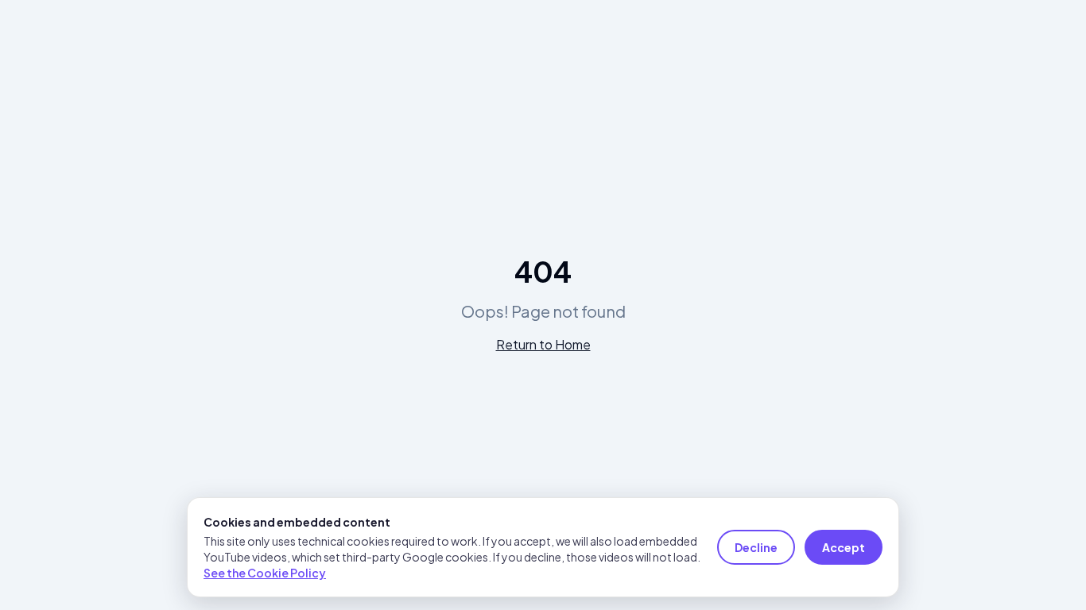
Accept (843, 547)
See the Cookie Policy (265, 573)
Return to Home (543, 344)
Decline (756, 547)
